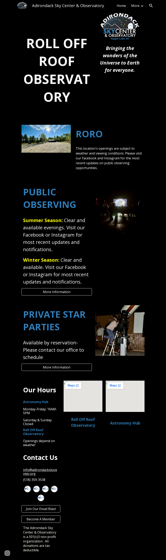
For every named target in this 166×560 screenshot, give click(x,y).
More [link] (135, 5)
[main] (56, 70)
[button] (151, 6)
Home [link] (121, 5)
